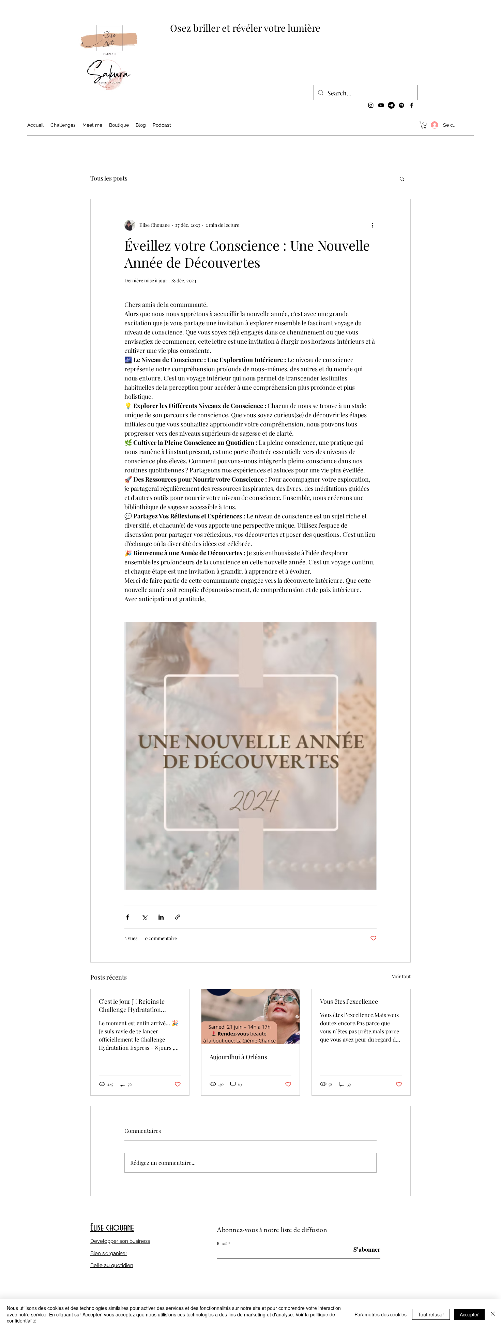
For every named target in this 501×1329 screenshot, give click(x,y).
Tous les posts (108, 178)
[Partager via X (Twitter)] (144, 917)
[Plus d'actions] (372, 225)
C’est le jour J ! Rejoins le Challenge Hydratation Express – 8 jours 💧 (132, 1005)
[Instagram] (370, 105)
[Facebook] (411, 105)
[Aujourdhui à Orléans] (250, 1016)
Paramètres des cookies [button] (380, 1314)
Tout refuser (431, 1314)
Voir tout (401, 976)
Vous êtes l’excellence (349, 1001)
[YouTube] (381, 105)
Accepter (469, 1314)
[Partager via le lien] (177, 917)
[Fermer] (493, 1314)
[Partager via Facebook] (127, 917)
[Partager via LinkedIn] (161, 917)
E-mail (222, 1243)
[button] (424, 125)
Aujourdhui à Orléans (238, 1057)
